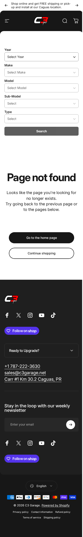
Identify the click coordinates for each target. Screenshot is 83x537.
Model (9, 81)
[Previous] (6, 5)
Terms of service (30, 517)
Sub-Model (12, 96)
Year (7, 50)
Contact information (40, 512)
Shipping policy (50, 517)
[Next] (77, 5)
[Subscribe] (67, 424)
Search (41, 131)
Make (8, 65)
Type (8, 112)
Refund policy (61, 512)
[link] (22, 366)
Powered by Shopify (54, 505)
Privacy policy (19, 512)
